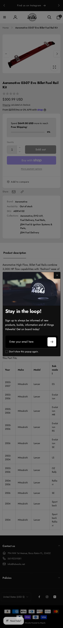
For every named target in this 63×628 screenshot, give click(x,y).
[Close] (57, 275)
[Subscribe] (51, 341)
